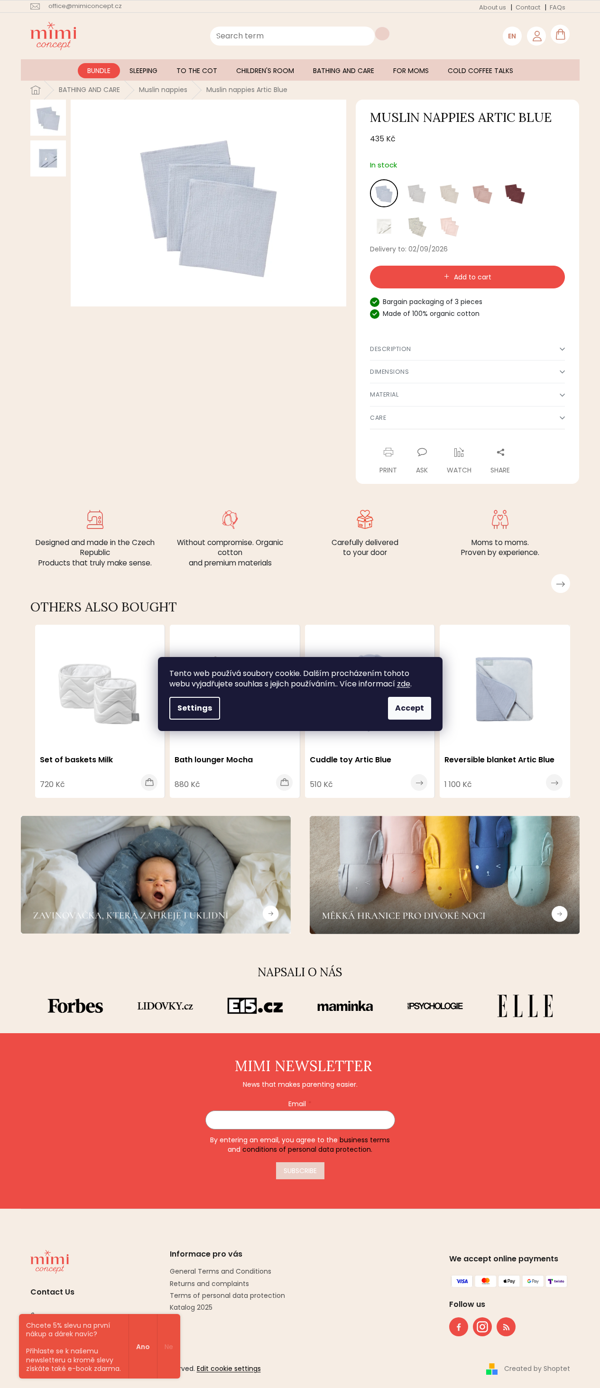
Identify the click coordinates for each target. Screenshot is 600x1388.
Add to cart (472, 277)
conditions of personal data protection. (307, 1149)
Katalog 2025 (191, 1307)
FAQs (557, 7)
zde (403, 683)
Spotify (506, 1326)
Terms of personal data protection (227, 1295)
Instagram (479, 1325)
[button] (467, 349)
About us (492, 7)
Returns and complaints (209, 1283)
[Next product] (560, 583)
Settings (194, 708)
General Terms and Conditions (220, 1271)
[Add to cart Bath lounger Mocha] (284, 782)
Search (382, 34)
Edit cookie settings (229, 1368)
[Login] (536, 36)
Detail (419, 782)
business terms (365, 1140)
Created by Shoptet (537, 1368)
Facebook (458, 1326)
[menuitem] (99, 70)
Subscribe (300, 1170)
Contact (528, 7)
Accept (409, 708)
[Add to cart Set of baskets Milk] (149, 782)
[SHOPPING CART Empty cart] (560, 34)
